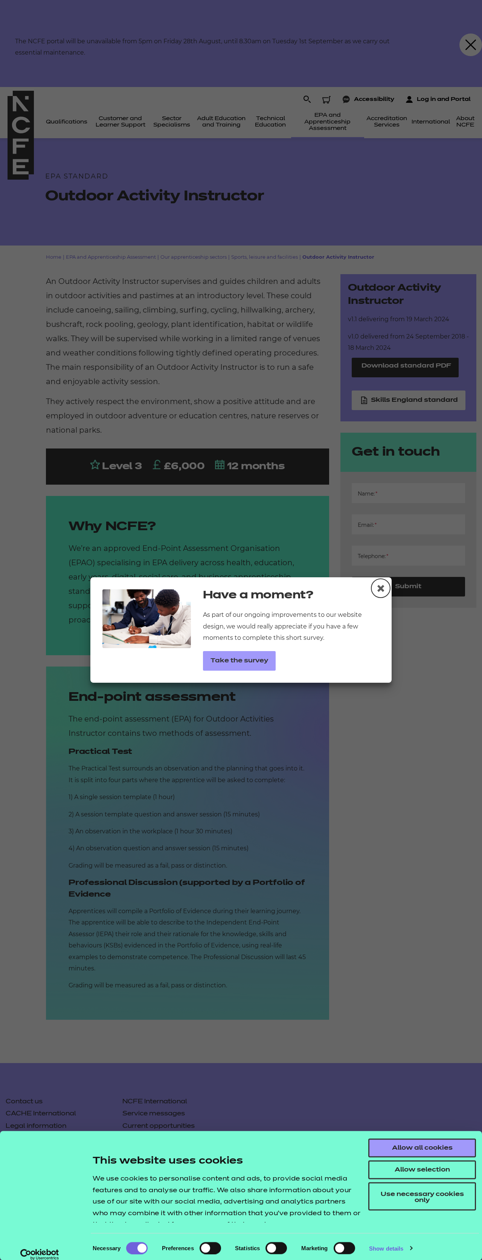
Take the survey (239, 661)
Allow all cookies (422, 1148)
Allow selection (422, 1170)
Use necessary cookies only (422, 1197)
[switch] (210, 1248)
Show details (386, 1248)
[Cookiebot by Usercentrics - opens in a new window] (40, 1254)
